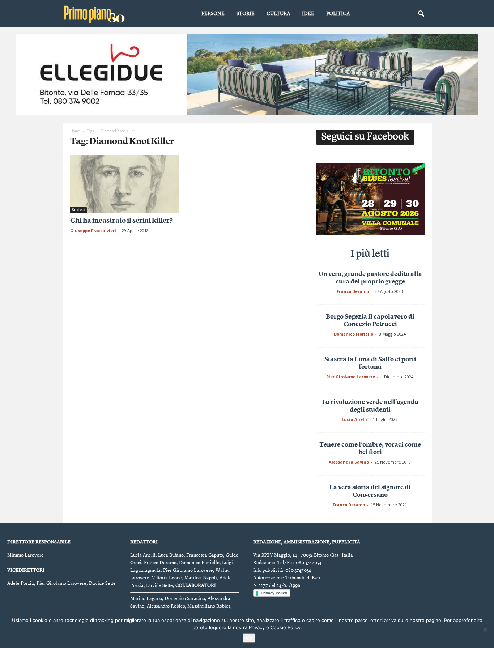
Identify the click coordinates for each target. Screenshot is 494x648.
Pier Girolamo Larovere (350, 376)
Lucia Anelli (354, 419)
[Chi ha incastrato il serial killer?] (124, 184)
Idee (308, 13)
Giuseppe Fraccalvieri (93, 230)
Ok (249, 638)
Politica (338, 13)
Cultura (278, 13)
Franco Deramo (353, 291)
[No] (485, 629)
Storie (246, 13)
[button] (421, 14)
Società (78, 209)
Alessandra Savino (349, 462)
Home (75, 130)
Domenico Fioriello (353, 334)
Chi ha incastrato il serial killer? (121, 221)
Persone (213, 13)
